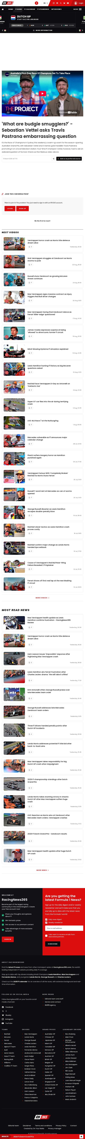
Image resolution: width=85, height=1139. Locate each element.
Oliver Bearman (31, 1094)
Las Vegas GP (50, 1088)
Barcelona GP (50, 1053)
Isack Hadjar (29, 1056)
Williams (7, 1063)
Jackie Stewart (71, 1058)
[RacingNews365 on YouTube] (68, 3)
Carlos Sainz (29, 1063)
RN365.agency (50, 1005)
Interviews (56, 9)
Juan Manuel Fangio (73, 1080)
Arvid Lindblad (30, 1075)
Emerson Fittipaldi (72, 1083)
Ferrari (6, 1040)
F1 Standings (43, 9)
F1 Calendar (29, 9)
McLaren (7, 1037)
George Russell (47, 977)
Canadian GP (50, 1047)
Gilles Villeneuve (71, 1052)
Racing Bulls (8, 1059)
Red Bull (7, 1034)
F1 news (18, 9)
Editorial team (13, 1126)
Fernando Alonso (9, 977)
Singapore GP (50, 1082)
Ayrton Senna (70, 1049)
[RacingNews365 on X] (61, 3)
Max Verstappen (69, 974)
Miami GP (48, 1043)
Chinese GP (49, 1037)
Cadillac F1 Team (10, 1066)
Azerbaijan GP (50, 1079)
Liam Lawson (29, 1091)
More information (44, 30)
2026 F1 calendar (20, 981)
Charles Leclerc (64, 977)
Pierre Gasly (29, 1079)
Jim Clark (68, 1068)
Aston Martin (9, 1053)
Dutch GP (48, 1069)
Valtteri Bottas (30, 1072)
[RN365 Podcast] (36, 3)
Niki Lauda (69, 1071)
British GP (48, 1059)
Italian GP (48, 1072)
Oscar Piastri (29, 1059)
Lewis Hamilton (54, 974)
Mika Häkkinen (70, 1061)
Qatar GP (48, 1091)
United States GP (51, 1085)
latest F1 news (14, 967)
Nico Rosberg (70, 1034)
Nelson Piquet (70, 1090)
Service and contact (53, 1002)
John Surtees (70, 1096)
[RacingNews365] (8, 3)
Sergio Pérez (29, 1066)
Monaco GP (49, 1050)
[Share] (53, 159)
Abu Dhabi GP (50, 1094)
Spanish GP (49, 1075)
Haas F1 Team (9, 1056)
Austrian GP (49, 1056)
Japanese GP (50, 1040)
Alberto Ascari (70, 1045)
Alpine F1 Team (10, 1047)
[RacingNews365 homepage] (3, 9)
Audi (6, 1050)
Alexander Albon (31, 1088)
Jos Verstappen (71, 1064)
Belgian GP (49, 1063)
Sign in (7, 939)
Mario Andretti (70, 1099)
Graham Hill (69, 1087)
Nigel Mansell (70, 1074)
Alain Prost (69, 1037)
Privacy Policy (61, 1126)
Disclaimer (27, 1126)
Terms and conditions (43, 1126)
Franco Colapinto (31, 1098)
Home (10, 9)
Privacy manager (54, 1128)
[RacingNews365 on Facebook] (57, 3)
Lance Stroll (29, 1082)
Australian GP (50, 1034)
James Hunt (70, 1055)
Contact (73, 1126)
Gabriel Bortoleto (31, 1101)
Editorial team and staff (54, 999)
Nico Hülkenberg (31, 1085)
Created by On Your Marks (34, 1128)
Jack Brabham (70, 1093)
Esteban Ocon (30, 1069)
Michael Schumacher (70, 1041)
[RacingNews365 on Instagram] (53, 3)
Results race (16, 25)
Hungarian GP (50, 1066)
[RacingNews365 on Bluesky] (64, 3)
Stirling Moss (70, 1077)
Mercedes (8, 1043)
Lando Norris (34, 977)
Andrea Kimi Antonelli (33, 1053)
